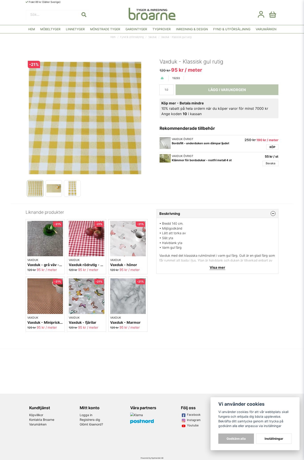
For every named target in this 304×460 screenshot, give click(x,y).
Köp (272, 147)
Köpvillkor (36, 415)
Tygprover (161, 29)
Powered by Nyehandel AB (152, 458)
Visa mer (217, 267)
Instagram (194, 420)
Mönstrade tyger (105, 29)
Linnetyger (75, 29)
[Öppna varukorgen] (272, 14)
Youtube (193, 425)
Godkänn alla (236, 438)
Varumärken (266, 29)
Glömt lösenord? (91, 424)
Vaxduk (152, 37)
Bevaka (270, 163)
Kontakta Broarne (41, 419)
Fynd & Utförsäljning (231, 29)
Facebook (194, 414)
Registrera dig (90, 419)
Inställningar (274, 438)
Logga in (86, 415)
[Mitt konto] (261, 14)
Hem (31, 29)
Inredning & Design (192, 29)
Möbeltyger (50, 29)
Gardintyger (136, 29)
